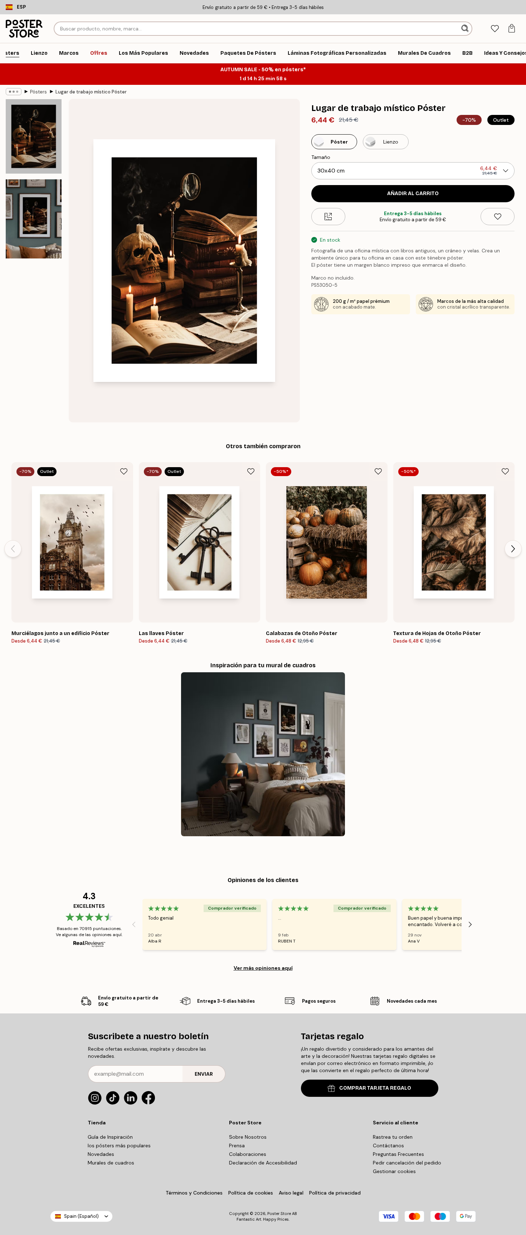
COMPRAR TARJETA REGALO (375, 1088)
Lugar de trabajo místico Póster (91, 92)
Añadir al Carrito (413, 193)
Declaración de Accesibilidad (263, 1162)
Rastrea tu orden (393, 1137)
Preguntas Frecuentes (398, 1154)
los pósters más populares (119, 1145)
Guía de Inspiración (110, 1137)
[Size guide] (328, 216)
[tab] (494, 29)
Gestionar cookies (394, 1171)
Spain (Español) (81, 1216)
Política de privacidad (335, 1193)
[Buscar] (465, 28)
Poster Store (279, 1213)
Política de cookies (250, 1193)
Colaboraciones (247, 1154)
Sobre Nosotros (248, 1137)
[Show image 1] (34, 136)
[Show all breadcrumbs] (13, 91)
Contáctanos (388, 1145)
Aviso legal (291, 1193)
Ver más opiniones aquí (263, 968)
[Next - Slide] (513, 548)
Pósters (38, 92)
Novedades (101, 1154)
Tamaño (320, 157)
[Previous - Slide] (12, 548)
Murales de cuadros (111, 1162)
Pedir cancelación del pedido (407, 1162)
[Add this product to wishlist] (498, 216)
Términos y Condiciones (194, 1193)
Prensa (237, 1145)
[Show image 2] (34, 218)
